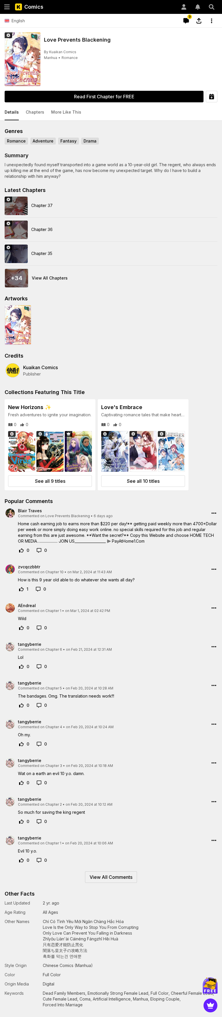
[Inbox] (198, 7)
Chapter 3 (53, 765)
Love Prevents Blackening (67, 516)
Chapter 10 (54, 572)
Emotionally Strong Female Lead (118, 993)
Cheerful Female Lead (192, 993)
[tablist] (111, 112)
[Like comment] (21, 550)
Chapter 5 (53, 688)
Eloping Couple (165, 998)
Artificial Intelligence (112, 998)
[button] (12, 112)
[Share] (199, 21)
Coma (84, 998)
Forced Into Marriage (63, 1004)
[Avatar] (184, 7)
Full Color (160, 993)
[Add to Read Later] (211, 96)
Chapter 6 (53, 649)
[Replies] (39, 550)
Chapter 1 (53, 611)
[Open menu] (7, 7)
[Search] (211, 7)
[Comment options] (213, 513)
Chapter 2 (53, 804)
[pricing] (210, 1005)
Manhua (50, 58)
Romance (70, 58)
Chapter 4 (53, 727)
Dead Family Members (64, 993)
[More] (211, 21)
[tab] (12, 112)
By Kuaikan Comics (60, 52)
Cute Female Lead (60, 998)
